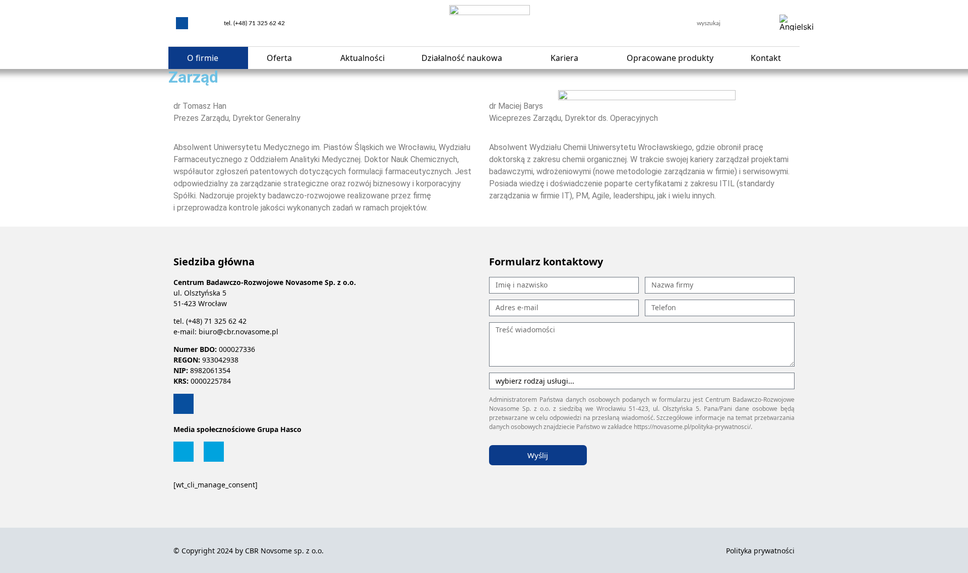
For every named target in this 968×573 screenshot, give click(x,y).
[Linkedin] (182, 23)
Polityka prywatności (760, 550)
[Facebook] (183, 452)
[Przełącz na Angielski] (796, 23)
